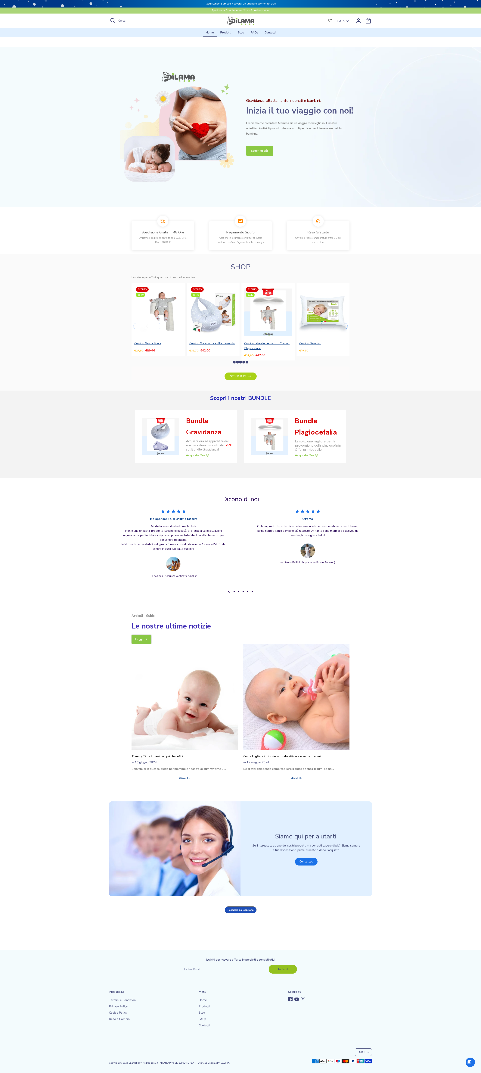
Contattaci (306, 861)
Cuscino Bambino (310, 343)
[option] (170, 546)
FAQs (254, 32)
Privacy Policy (118, 1006)
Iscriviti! (283, 969)
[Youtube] (296, 999)
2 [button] (234, 591)
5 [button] (247, 591)
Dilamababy (135, 1062)
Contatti (270, 32)
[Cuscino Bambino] (323, 312)
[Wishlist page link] (330, 21)
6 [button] (252, 591)
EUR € (341, 21)
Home (210, 32)
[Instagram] (303, 999)
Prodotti (225, 32)
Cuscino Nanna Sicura (147, 343)
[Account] (358, 20)
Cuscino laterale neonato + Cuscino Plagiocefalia (267, 346)
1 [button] (229, 592)
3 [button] (238, 591)
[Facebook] (290, 999)
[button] (234, 362)
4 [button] (243, 591)
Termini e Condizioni (122, 1000)
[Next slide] (334, 326)
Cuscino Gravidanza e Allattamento (212, 343)
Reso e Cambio (119, 1019)
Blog (241, 32)
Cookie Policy (118, 1013)
